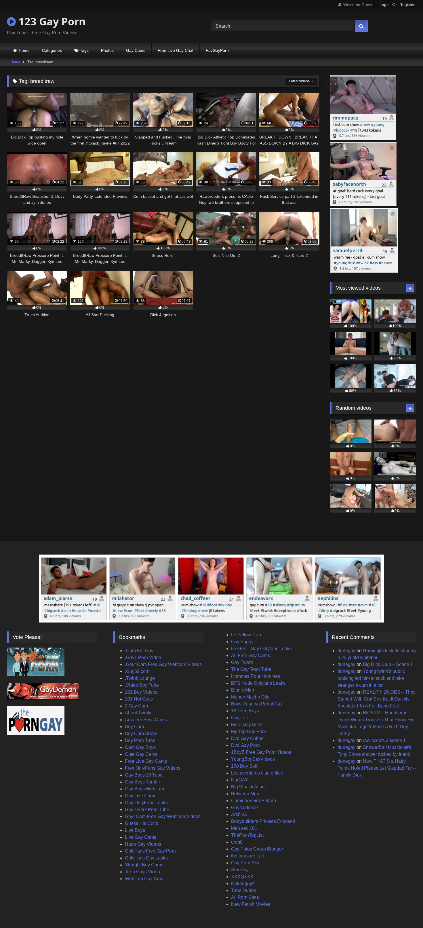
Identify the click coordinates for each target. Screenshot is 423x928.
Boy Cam (134, 726)
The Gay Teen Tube (251, 669)
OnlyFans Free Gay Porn (150, 851)
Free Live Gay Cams (146, 761)
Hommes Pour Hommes (255, 676)
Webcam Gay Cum (144, 878)
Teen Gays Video (142, 871)
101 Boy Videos (141, 692)
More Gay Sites (246, 724)
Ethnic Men (242, 690)
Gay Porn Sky (245, 862)
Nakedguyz (242, 883)
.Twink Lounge (140, 678)
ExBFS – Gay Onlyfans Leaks (261, 648)
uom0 (237, 842)
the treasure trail (247, 855)
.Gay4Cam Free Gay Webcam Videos (163, 664)
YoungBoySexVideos (253, 759)
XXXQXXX (242, 876)
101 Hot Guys (139, 699)
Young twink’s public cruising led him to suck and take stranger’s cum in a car (371, 678)
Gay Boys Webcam (144, 788)
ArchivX (239, 814)
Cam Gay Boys (140, 747)
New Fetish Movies (250, 904)
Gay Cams (135, 50)
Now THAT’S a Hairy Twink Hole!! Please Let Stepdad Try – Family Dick (377, 768)
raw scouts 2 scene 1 (384, 740)
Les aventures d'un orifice (257, 773)
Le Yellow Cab (246, 634)
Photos (107, 50)
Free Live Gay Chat (175, 50)
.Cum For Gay (139, 650)
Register (407, 4)
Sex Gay (240, 869)
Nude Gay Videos (143, 844)
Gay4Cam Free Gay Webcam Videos (163, 816)
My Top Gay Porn (248, 731)
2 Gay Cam (136, 705)
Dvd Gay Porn (245, 745)
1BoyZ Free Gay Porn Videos (261, 752)
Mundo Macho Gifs (250, 696)
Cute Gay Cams (141, 754)
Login (385, 4)
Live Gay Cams (140, 837)
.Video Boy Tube (142, 685)
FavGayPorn (217, 50)
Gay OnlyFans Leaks (146, 802)
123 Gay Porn (51, 21)
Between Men (245, 793)
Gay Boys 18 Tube (144, 775)
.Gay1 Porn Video (143, 657)
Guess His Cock (141, 823)
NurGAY (239, 779)
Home (24, 50)
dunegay (346, 650)
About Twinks (139, 712)
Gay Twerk (242, 662)
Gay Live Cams (140, 795)
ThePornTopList (247, 835)
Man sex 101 (244, 828)
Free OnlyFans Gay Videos (152, 768)
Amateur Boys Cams (146, 719)
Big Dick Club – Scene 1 (388, 664)
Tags (84, 50)
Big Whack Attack (249, 786)
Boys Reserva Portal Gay (257, 703)
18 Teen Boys (245, 710)
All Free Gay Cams (250, 655)
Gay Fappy (242, 641)
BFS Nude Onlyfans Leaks (258, 683)
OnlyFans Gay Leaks (146, 857)
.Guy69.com (137, 671)
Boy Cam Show (141, 733)
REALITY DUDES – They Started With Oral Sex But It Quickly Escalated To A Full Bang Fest (377, 699)
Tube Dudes (243, 890)
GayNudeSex (245, 807)
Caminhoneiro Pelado (253, 800)
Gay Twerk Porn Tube (147, 809)
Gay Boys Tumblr (142, 781)
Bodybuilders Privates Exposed (263, 821)
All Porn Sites (245, 897)
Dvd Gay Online (247, 738)
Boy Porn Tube (140, 740)
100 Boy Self (244, 766)
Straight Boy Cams (144, 864)
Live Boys (135, 830)
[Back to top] (405, 910)
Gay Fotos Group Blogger (257, 849)
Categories (52, 50)
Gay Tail (239, 717)
